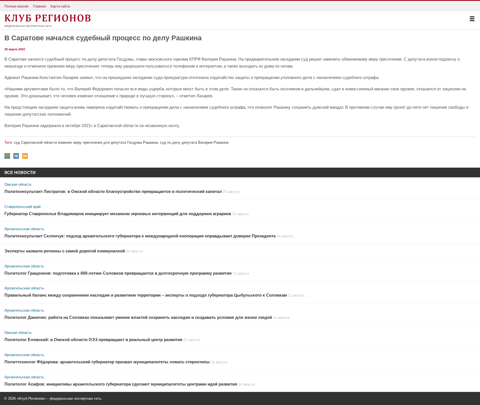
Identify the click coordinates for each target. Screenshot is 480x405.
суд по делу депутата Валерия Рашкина (194, 142)
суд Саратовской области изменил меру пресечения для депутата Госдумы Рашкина (86, 142)
